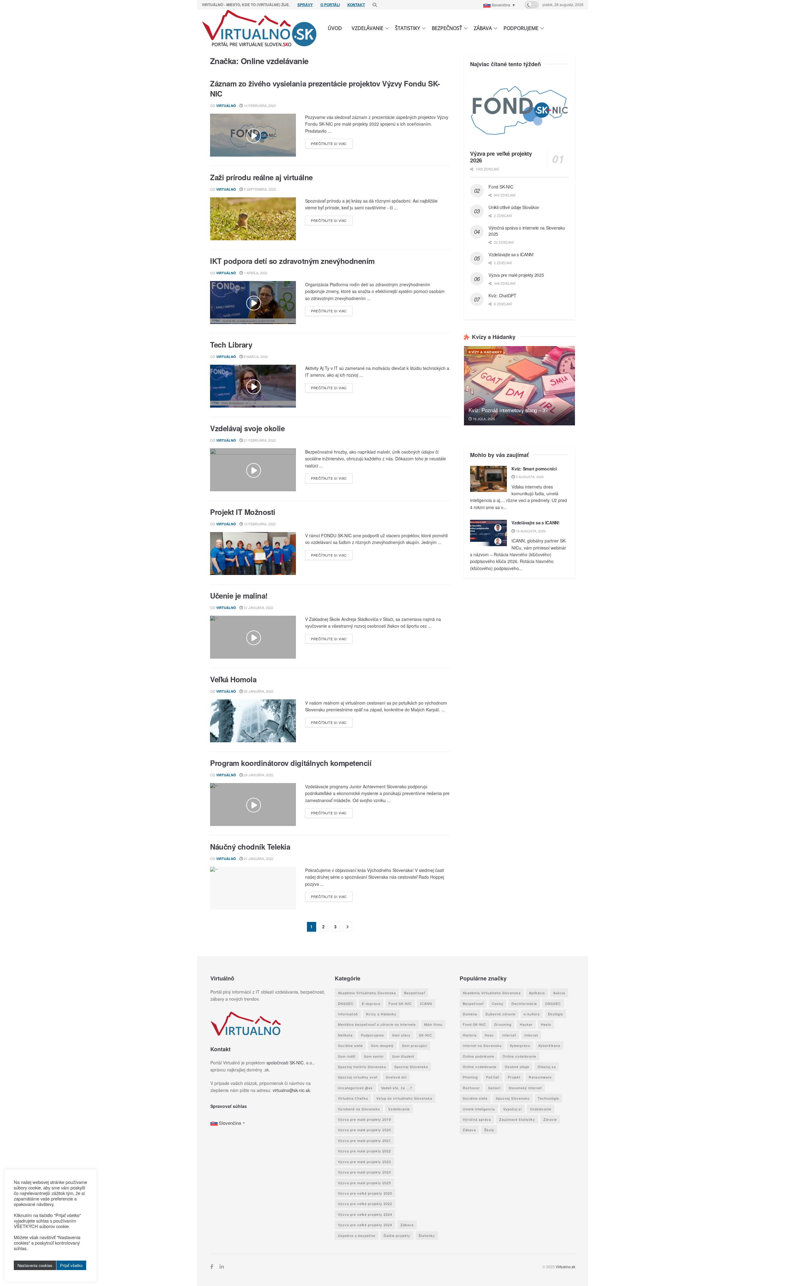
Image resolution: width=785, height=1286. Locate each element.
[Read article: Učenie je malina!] (253, 637)
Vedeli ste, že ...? (396, 1087)
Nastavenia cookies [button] (34, 1265)
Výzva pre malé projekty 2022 (364, 1150)
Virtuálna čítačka (353, 1098)
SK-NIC (425, 1035)
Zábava (483, 28)
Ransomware (539, 1077)
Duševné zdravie (500, 1013)
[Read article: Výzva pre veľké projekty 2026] (519, 110)
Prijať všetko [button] (71, 1265)
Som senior (374, 1056)
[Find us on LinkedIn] (221, 1266)
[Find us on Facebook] (211, 1266)
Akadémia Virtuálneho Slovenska (367, 992)
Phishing (469, 1077)
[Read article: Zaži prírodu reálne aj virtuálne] (253, 218)
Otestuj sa (546, 1066)
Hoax (489, 1035)
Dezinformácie (524, 1003)
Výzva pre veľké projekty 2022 (365, 1203)
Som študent (403, 1056)
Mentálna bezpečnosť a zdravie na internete (377, 1024)
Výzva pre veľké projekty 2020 (365, 1193)
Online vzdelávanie (519, 1056)
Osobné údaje (516, 1066)
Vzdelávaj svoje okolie (247, 428)
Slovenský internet (525, 1087)
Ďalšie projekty (397, 1235)
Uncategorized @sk (355, 1087)
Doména (469, 1013)
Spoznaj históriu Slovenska (362, 1066)
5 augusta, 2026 (529, 476)
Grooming (502, 1024)
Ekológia (555, 1013)
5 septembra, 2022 (259, 189)
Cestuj (497, 1003)
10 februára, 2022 (259, 523)
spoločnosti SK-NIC (284, 1063)
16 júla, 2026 (483, 418)
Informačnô (348, 1013)
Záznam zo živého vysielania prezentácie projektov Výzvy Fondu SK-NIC (325, 88)
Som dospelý (382, 1045)
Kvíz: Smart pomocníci (534, 469)
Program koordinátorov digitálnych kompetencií (290, 763)
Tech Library (231, 344)
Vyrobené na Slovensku (359, 1108)
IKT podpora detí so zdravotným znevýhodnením (292, 261)
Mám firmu (433, 1024)
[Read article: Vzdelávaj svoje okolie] (253, 469)
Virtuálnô (226, 105)
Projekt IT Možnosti (242, 512)
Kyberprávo (520, 1045)
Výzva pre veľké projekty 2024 (365, 1214)
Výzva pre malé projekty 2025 (516, 275)
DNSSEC (346, 1003)
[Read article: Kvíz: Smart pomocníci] (488, 479)
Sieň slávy (401, 1035)
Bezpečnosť (447, 28)
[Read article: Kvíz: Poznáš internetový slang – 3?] (519, 385)
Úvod (335, 28)
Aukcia (559, 992)
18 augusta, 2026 (530, 530)
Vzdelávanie (367, 28)
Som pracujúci (414, 1045)
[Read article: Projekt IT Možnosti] (253, 553)
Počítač (492, 1077)
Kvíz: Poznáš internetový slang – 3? (508, 410)
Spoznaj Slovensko (411, 1066)
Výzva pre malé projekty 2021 (364, 1140)
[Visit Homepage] (259, 28)
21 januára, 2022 (258, 858)
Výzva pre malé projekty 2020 (364, 1130)
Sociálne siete (350, 1045)
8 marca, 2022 (255, 356)
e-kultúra (531, 1013)
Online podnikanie (478, 1056)
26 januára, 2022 (258, 691)
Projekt (513, 1077)
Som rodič (347, 1056)
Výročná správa (476, 1119)
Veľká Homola (233, 679)
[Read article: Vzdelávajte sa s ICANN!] (488, 533)
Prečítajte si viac (332, 143)
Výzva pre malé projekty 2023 (364, 1161)
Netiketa (345, 1035)
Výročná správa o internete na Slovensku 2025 (526, 231)
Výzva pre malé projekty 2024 (364, 1172)
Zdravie (550, 1119)
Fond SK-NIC (500, 187)
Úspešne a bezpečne (356, 1235)
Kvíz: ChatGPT (502, 295)
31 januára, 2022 (258, 607)
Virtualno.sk (565, 1266)
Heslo (546, 1024)
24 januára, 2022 (258, 774)
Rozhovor (471, 1087)
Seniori (494, 1087)
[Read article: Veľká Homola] (253, 720)
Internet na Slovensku (481, 1045)
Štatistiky (407, 28)
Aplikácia (537, 992)
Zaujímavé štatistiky (517, 1119)
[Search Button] (375, 4)
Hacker (525, 1024)
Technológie (548, 1098)
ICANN (426, 1003)
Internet (509, 1035)
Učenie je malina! (239, 595)
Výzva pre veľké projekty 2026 (501, 157)
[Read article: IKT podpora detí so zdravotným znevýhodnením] (253, 302)
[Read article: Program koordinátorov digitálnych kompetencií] (253, 804)
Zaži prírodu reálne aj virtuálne (261, 177)
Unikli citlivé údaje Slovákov (513, 207)
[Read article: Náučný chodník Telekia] (253, 888)
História (469, 1035)
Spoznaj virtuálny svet (357, 1077)
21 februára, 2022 (259, 440)
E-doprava (371, 1003)
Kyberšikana (549, 1045)
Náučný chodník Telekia (250, 846)
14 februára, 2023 (259, 105)
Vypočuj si (512, 1108)
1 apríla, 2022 (255, 272)
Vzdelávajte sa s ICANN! (511, 254)
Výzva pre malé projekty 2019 (364, 1119)
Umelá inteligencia (478, 1108)
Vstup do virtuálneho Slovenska (404, 1098)
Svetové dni (396, 1077)
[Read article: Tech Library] (253, 386)
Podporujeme (521, 28)
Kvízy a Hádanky (485, 352)
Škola (489, 1130)
